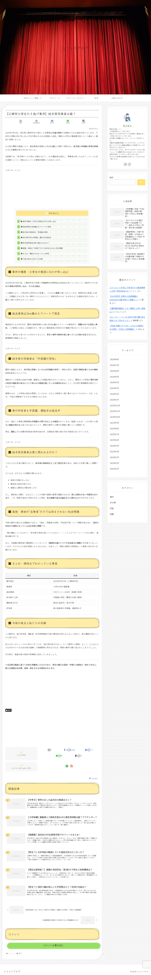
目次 (50, 213)
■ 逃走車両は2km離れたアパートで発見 (36, 226)
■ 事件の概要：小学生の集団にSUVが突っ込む (38, 221)
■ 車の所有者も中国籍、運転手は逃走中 (36, 237)
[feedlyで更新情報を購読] (67, 766)
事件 (9, 710)
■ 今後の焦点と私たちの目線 (32, 259)
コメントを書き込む (53, 945)
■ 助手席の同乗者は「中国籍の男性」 (35, 232)
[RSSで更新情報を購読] (71, 766)
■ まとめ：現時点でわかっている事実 (35, 253)
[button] (83, 121)
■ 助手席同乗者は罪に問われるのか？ (35, 243)
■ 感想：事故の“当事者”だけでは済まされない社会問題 (42, 248)
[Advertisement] (52, 188)
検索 (111, 177)
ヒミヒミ (127, 125)
